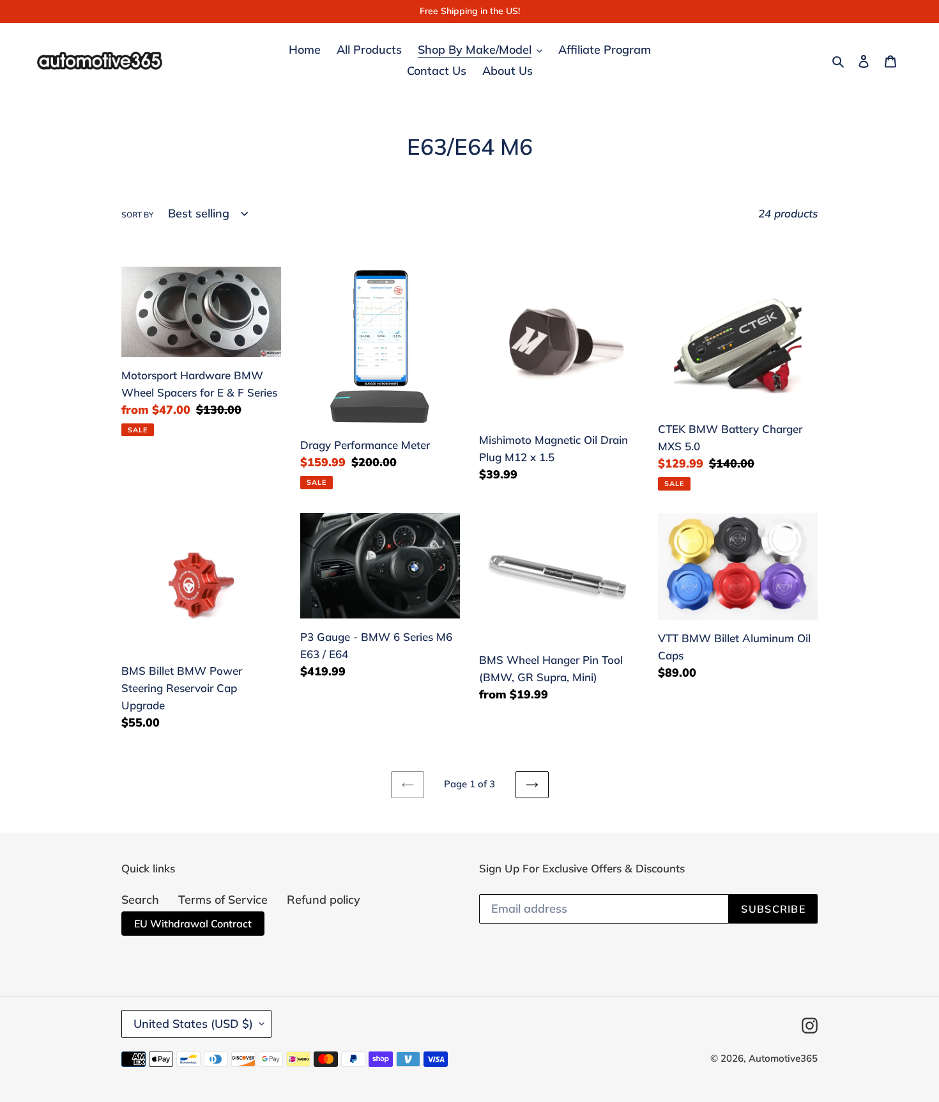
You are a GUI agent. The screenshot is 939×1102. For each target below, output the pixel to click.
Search (140, 899)
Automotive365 (783, 1058)
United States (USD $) (193, 1023)
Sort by (137, 214)
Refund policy (323, 899)
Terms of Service (223, 899)
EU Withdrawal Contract (193, 923)
